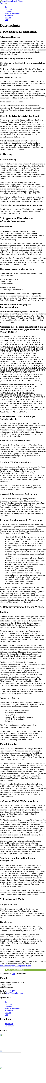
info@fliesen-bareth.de (14, 993)
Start (6, 7)
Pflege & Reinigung (12, 13)
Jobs (6, 20)
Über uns (8, 9)
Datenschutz (9, 1026)
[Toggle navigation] (6, 3)
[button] (14, 970)
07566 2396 (11, 991)
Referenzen (9, 15)
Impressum (9, 1024)
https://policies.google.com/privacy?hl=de (15, 966)
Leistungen (9, 11)
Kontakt (8, 18)
